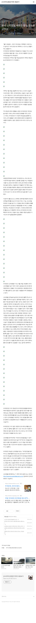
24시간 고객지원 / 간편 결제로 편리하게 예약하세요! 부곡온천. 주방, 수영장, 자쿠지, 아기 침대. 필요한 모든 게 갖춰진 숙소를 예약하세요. (13, 489)
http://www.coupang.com (12, 495)
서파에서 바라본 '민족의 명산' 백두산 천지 (13, 526)
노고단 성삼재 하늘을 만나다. (10, 519)
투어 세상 (6, 516)
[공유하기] (10, 511)
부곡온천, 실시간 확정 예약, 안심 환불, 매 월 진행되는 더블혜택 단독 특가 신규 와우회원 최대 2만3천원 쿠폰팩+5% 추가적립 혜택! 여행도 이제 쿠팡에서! (17, 501)
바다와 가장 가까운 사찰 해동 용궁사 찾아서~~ (14, 522)
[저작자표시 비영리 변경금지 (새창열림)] (23, 511)
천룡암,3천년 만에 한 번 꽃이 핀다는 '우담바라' (14, 532)
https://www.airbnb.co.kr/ (12, 483)
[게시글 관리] (12, 511)
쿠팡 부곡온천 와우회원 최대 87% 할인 (17, 498)
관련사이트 (4, 596)
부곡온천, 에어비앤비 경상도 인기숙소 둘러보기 (12, 486)
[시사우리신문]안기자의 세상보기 (10, 2)
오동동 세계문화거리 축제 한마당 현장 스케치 (14, 528)
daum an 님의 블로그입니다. (10, 578)
